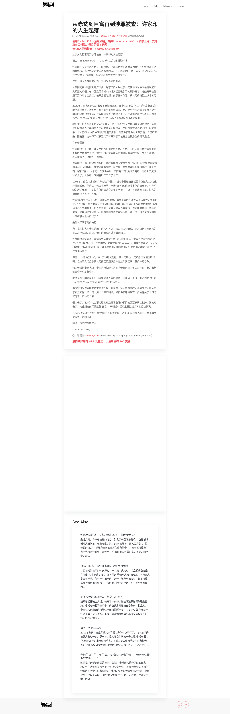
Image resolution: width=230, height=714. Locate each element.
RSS (155, 6)
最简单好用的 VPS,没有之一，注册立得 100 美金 (101, 341)
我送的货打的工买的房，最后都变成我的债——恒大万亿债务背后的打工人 (115, 656)
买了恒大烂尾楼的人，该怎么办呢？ (101, 597)
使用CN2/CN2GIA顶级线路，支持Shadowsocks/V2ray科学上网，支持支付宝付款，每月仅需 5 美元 (114, 43)
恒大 (110, 36)
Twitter (180, 6)
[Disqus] (115, 400)
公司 (114, 36)
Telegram (167, 6)
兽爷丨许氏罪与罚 (91, 628)
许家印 (104, 36)
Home (145, 6)
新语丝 (124, 36)
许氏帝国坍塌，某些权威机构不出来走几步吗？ (108, 535)
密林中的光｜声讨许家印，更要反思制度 (104, 566)
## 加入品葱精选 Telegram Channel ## (95, 48)
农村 (119, 36)
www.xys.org (92, 335)
